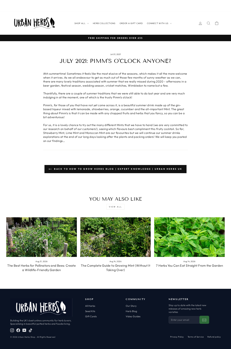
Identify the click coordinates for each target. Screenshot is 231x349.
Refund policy (214, 336)
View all (115, 207)
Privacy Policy (177, 336)
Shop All (79, 23)
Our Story (131, 305)
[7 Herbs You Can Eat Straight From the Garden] (189, 237)
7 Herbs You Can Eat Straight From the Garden (189, 265)
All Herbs (90, 305)
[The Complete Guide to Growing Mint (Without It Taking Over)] (115, 237)
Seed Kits (90, 311)
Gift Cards (91, 316)
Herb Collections (104, 23)
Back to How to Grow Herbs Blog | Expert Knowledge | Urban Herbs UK (117, 169)
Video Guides (133, 316)
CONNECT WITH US (157, 23)
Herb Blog (131, 311)
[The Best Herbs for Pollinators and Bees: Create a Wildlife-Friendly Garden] (41, 237)
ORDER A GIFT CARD (131, 23)
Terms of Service (196, 336)
